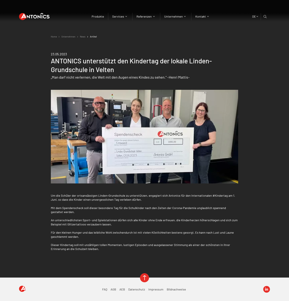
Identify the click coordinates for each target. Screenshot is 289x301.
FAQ (104, 289)
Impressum (155, 289)
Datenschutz (136, 289)
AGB (113, 289)
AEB (122, 289)
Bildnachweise (176, 289)
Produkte (98, 16)
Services (118, 16)
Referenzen (144, 16)
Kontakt (201, 16)
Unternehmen (173, 16)
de (254, 16)
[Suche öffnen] (265, 16)
